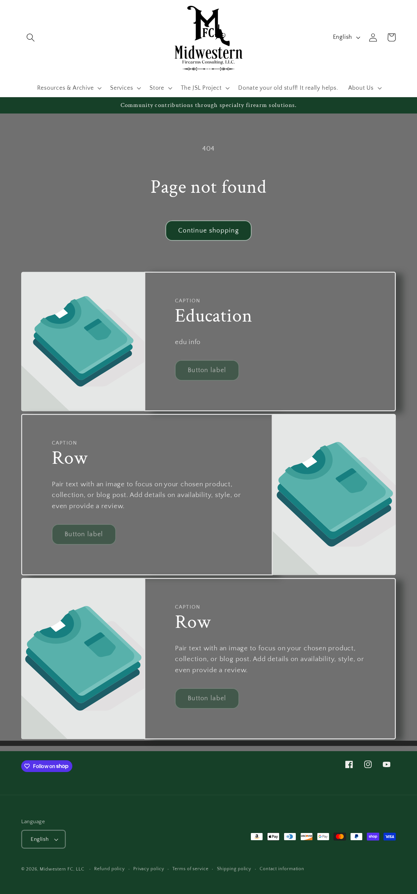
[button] (30, 37)
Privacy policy (148, 868)
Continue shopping (208, 230)
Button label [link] (207, 370)
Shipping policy (234, 868)
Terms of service (190, 868)
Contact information (282, 868)
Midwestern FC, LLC (62, 869)
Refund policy (109, 868)
